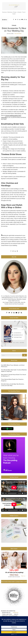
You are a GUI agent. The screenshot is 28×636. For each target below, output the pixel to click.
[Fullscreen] (25, 493)
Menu (5, 20)
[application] (14, 487)
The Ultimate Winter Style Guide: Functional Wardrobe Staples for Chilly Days (14, 370)
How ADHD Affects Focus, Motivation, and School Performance (12, 365)
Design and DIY (6, 612)
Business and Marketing (8, 611)
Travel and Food (7, 614)
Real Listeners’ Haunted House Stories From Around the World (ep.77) (13, 375)
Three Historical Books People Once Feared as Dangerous (12, 379)
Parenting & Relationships (9, 616)
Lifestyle (14, 25)
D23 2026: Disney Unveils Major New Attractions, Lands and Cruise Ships (12, 384)
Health (16, 614)
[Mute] (22, 493)
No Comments (18, 33)
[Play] (3, 493)
